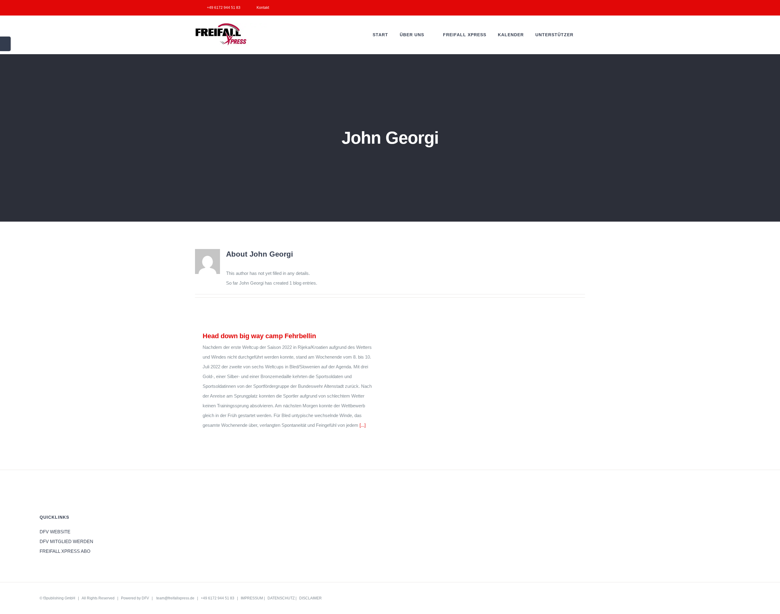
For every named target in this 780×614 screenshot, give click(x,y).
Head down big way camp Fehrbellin (259, 336)
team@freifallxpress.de (175, 598)
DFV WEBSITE (55, 531)
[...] (363, 425)
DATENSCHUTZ (281, 598)
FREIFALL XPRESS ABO (65, 551)
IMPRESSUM (252, 598)
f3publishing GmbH (59, 598)
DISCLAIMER (310, 598)
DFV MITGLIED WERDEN (66, 541)
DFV (145, 598)
